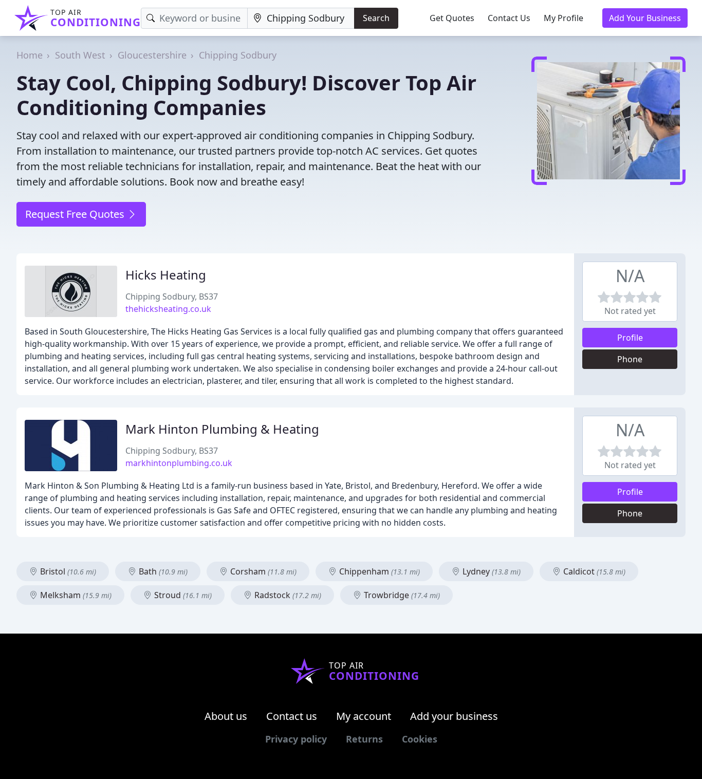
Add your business (454, 716)
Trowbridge (401, 595)
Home (29, 55)
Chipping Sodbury (237, 55)
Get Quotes (452, 18)
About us (226, 716)
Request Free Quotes (76, 214)
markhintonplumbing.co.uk (178, 463)
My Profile (563, 18)
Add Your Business (645, 18)
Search (376, 18)
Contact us (291, 716)
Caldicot (593, 571)
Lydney (490, 571)
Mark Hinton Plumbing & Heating (222, 428)
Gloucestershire (152, 55)
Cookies (419, 739)
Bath (162, 571)
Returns (364, 739)
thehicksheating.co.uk (168, 308)
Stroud (182, 595)
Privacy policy (296, 739)
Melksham (75, 595)
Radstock (286, 595)
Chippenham (378, 571)
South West (80, 55)
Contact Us (509, 18)
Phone (629, 359)
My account (363, 716)
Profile (630, 337)
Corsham (262, 571)
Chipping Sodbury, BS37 (171, 296)
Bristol (67, 571)
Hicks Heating (165, 274)
